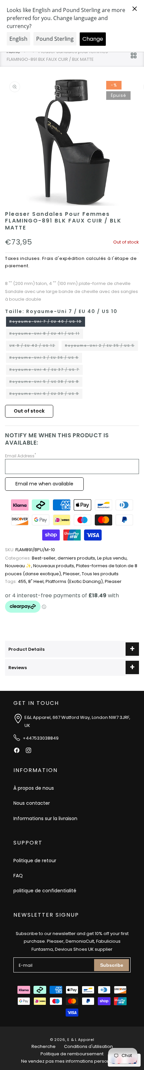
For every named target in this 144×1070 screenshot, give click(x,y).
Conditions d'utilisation (88, 1046)
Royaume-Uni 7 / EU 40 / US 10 (47, 323)
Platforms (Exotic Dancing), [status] (75, 581)
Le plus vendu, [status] (112, 558)
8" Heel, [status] (37, 581)
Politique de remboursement (72, 1054)
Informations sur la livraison (45, 818)
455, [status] (16, 581)
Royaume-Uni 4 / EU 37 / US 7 (46, 371)
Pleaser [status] (113, 581)
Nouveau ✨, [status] (19, 566)
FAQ (18, 875)
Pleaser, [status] (72, 574)
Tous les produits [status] (100, 574)
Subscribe (111, 965)
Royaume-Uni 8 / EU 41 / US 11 (46, 335)
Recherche (43, 1046)
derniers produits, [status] (77, 558)
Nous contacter (31, 803)
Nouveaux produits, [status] (54, 566)
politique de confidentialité (44, 890)
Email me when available (44, 483)
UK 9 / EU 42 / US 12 (34, 347)
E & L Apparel (80, 1039)
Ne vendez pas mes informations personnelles (72, 1061)
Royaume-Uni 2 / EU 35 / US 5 (101, 347)
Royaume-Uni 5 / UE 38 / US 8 (45, 383)
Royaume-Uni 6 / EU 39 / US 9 (45, 395)
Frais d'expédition (63, 258)
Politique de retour (34, 860)
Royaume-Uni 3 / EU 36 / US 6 (45, 359)
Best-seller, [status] (31, 558)
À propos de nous (33, 788)
